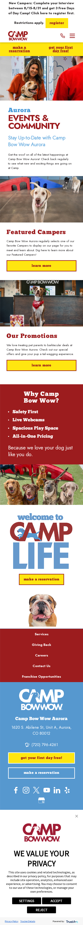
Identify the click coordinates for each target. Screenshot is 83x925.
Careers (41, 655)
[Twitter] (36, 790)
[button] (76, 816)
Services (41, 634)
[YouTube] (46, 790)
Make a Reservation (19, 49)
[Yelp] (67, 790)
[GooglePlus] (41, 800)
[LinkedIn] (57, 790)
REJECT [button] (41, 910)
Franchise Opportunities (41, 676)
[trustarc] (71, 921)
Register (57, 23)
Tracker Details (27, 921)
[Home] (18, 35)
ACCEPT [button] (56, 901)
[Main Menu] (72, 36)
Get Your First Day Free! (61, 49)
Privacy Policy (11, 921)
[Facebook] (16, 790)
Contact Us (41, 665)
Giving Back (41, 644)
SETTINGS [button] (26, 901)
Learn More (41, 266)
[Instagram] (26, 790)
